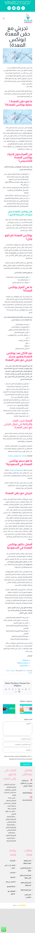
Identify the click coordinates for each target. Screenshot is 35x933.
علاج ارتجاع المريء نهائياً (25, 869)
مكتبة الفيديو (11, 886)
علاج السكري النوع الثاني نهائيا (25, 876)
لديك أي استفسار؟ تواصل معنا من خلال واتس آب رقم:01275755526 (17, 2)
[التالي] (30, 708)
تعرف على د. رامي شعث (9, 866)
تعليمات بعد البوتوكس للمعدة (17, 456)
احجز (22, 648)
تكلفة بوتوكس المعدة (16, 470)
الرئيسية (12, 860)
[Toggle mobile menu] (4, 18)
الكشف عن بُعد (10, 882)
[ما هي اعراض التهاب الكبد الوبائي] (9, 709)
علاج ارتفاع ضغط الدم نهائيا (26, 884)
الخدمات (12, 872)
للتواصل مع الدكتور (11, 892)
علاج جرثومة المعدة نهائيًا (27, 862)
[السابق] (4, 708)
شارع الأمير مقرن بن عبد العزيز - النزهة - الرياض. (26, 783)
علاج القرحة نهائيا (26, 890)
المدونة (12, 670)
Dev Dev (24, 670)
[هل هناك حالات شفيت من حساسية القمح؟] (26, 709)
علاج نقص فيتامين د (28, 896)
